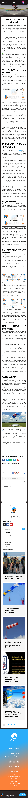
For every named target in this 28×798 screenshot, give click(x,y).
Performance (7, 542)
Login (24, 473)
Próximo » (17, 724)
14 (12, 724)
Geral (5, 537)
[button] (14, 2)
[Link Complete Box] (14, 567)
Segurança (7, 544)
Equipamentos (8, 535)
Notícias (6, 540)
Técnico (6, 546)
